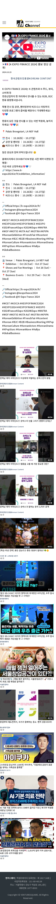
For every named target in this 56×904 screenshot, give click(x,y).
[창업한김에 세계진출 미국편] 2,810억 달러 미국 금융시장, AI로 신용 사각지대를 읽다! (26, 851)
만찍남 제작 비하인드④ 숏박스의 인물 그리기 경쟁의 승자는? (26, 421)
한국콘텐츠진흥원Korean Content (31, 78)
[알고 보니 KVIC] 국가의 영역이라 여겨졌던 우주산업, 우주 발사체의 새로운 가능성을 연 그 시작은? (27, 594)
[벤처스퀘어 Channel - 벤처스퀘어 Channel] (28, 23)
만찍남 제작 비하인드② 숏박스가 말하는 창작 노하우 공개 (24, 506)
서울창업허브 (4, 684)
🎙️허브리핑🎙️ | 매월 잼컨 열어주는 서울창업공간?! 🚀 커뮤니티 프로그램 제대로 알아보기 (26, 680)
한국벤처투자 (4, 599)
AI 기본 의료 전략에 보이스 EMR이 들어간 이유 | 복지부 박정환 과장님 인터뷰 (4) (26, 809)
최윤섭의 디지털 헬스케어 (8, 813)
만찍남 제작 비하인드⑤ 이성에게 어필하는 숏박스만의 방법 (25, 378)
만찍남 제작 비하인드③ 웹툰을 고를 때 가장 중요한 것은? (24, 464)
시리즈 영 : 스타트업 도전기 (9, 556)
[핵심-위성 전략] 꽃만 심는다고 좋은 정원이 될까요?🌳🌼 (24, 550)
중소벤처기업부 (5, 727)
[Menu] (4, 23)
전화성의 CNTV (5, 770)
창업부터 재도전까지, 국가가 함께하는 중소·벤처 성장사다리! (26, 722)
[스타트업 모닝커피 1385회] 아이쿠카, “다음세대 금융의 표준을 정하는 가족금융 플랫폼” (26, 766)
